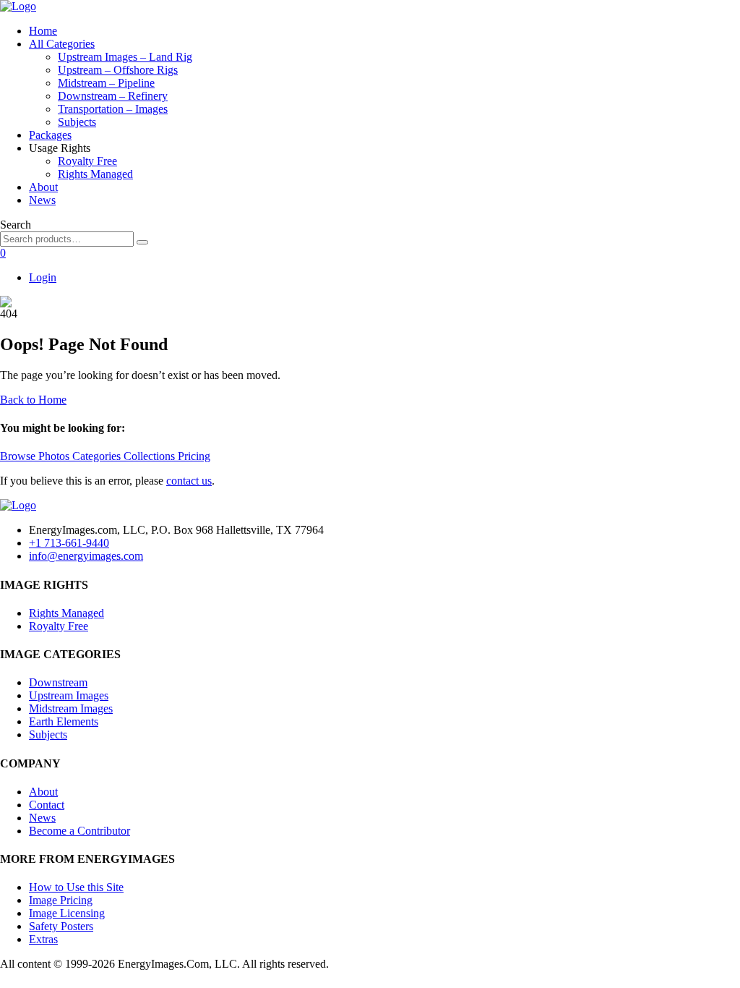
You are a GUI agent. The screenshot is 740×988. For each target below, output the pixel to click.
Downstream (58, 682)
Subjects (77, 122)
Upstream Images (68, 695)
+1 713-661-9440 (69, 543)
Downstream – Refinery (113, 96)
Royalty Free (87, 161)
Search (15, 224)
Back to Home (33, 399)
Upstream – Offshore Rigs (118, 70)
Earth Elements (63, 721)
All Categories (62, 44)
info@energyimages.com (86, 556)
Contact (46, 805)
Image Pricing (60, 900)
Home (43, 31)
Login (42, 277)
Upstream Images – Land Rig (125, 57)
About (43, 187)
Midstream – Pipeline (106, 83)
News (42, 200)
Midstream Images (71, 708)
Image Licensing (67, 913)
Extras (43, 939)
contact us (189, 480)
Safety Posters (61, 926)
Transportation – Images (113, 109)
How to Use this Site (76, 887)
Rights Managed (95, 174)
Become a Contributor (79, 831)
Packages (50, 135)
